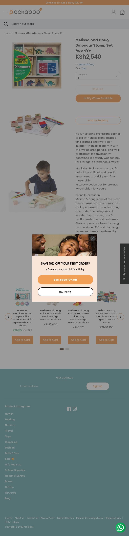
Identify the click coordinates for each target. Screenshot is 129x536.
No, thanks (65, 291)
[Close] (93, 238)
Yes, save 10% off (65, 280)
